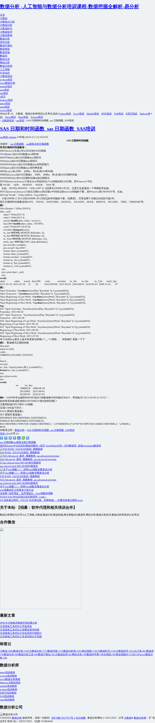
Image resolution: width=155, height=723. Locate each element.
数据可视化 (6, 45)
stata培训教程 (7, 699)
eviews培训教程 (8, 675)
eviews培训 (6, 110)
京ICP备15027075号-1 (63, 717)
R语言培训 (131, 113)
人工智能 (5, 69)
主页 (2, 14)
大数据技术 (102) (125, 651)
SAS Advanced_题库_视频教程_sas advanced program (28, 479)
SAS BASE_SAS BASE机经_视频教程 (20, 476)
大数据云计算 (7, 21)
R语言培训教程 (8, 692)
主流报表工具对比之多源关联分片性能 (21, 636)
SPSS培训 (106, 113)
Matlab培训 (93, 113)
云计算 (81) (140, 651)
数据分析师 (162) (73, 651)
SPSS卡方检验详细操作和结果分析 (18, 622)
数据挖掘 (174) (56, 651)
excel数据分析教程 (10, 679)
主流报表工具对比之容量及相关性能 (19, 629)
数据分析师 (6, 66)
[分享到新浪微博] (1, 437)
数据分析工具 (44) (28, 654)
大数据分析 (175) (38, 651)
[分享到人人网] (19, 437)
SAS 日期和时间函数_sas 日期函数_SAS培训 (47, 129)
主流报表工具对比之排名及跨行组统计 (21, 633)
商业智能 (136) (90, 651)
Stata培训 (23, 117)
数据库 (3, 55)
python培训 (6, 79)
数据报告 (5, 49)
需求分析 (5, 42)
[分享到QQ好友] (14, 437)
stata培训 (5, 106)
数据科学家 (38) (95, 654)
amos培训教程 (7, 672)
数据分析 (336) (21, 651)
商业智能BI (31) (124, 654)
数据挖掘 (5, 52)
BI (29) (136, 654)
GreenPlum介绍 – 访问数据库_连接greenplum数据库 (73, 445)
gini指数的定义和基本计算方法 (17, 489)
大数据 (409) (6, 651)
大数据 (3, 18)
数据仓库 (5, 59)
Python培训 (65, 113)
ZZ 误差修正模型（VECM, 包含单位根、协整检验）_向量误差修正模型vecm (41, 500)
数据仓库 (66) (11, 654)
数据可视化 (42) (46, 654)
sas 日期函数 (17, 144)
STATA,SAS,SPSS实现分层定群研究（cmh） (23, 496)
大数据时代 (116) (107, 651)
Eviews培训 (37, 117)
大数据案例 (6, 35)
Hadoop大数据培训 (10, 682)
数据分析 (5, 38)
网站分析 (5, 62)
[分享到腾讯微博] (10, 437)
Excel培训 (78, 113)
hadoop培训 (6, 100)
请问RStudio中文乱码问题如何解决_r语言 (22, 445)
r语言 (3, 96)
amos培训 (5, 103)
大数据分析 (6, 25)
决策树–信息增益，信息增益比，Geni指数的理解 (26, 493)
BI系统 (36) (110, 654)
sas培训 (4, 93)
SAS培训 (118, 113)
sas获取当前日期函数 (37, 144)
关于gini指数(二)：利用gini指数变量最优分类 (24, 486)
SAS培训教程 (7, 696)
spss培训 (4, 89)
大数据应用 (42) (63, 654)
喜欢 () (4, 433)
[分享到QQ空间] (6, 437)
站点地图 (81, 717)
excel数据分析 (7, 83)
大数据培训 (6, 76)
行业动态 (5, 72)
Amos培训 (10, 117)
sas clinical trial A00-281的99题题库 (19, 483)
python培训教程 (8, 689)
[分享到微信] (23, 437)
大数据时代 (6, 28)
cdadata (12, 137)
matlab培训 (6, 86)
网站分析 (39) (79, 654)
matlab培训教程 (8, 686)
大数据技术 (6, 31)
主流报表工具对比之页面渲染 (16, 626)
